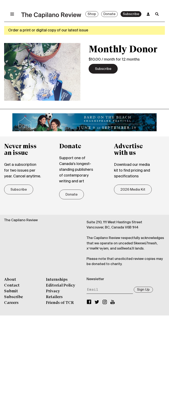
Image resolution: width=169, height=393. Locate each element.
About (10, 280)
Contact (12, 285)
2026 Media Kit (132, 190)
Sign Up (143, 290)
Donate (109, 14)
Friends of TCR (60, 303)
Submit (11, 291)
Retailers (54, 297)
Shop (92, 14)
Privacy (53, 291)
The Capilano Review (21, 220)
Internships (57, 280)
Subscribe (131, 14)
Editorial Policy (60, 285)
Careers (11, 303)
